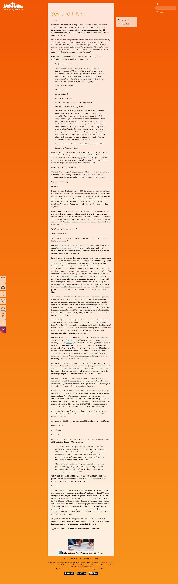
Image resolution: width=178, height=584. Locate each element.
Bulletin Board (85, 559)
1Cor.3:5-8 (61, 248)
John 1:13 (69, 343)
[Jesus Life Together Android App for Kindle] (93, 574)
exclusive (65, 238)
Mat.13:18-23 (74, 276)
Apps (96, 559)
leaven (55, 498)
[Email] (157, 4)
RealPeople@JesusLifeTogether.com (81, 566)
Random (125, 20)
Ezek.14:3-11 (64, 276)
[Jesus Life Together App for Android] (81, 574)
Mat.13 (68, 248)
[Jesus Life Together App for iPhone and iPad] (69, 574)
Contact (74, 559)
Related (126, 23)
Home (66, 559)
